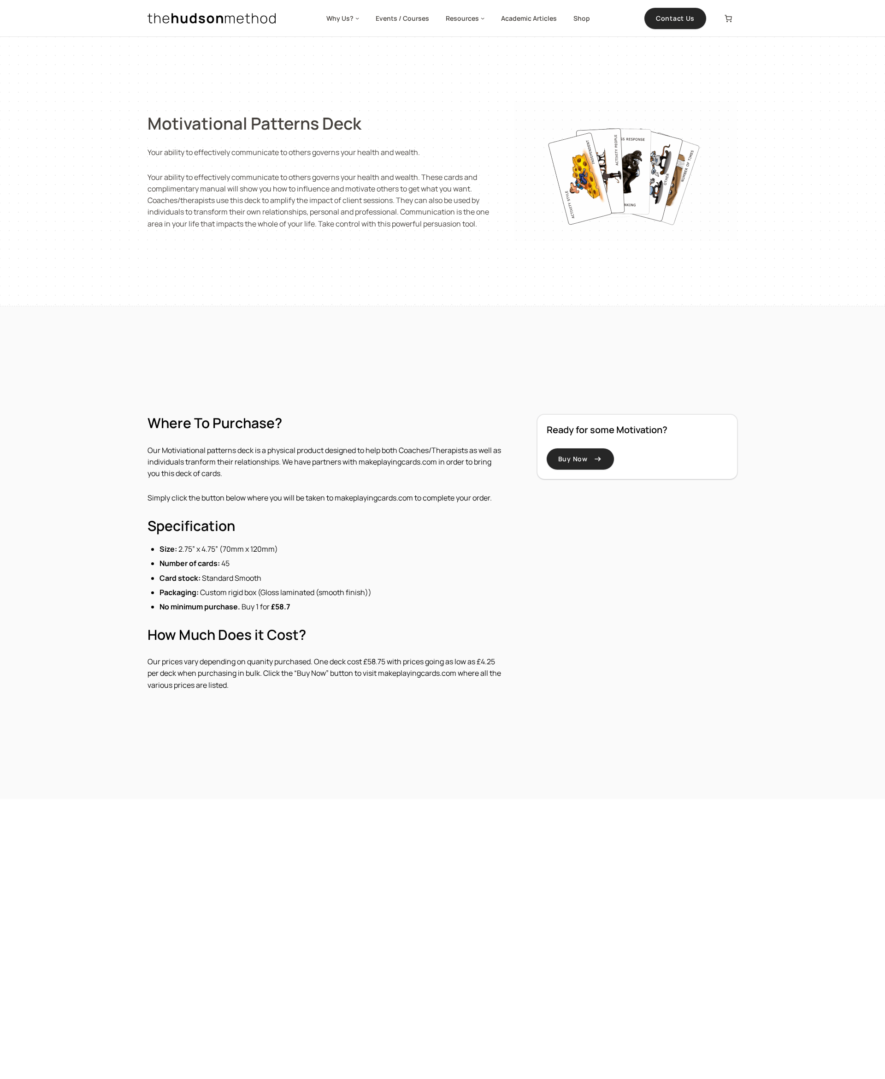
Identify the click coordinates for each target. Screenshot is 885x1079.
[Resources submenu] (482, 18)
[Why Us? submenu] (357, 18)
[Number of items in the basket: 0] (728, 18)
